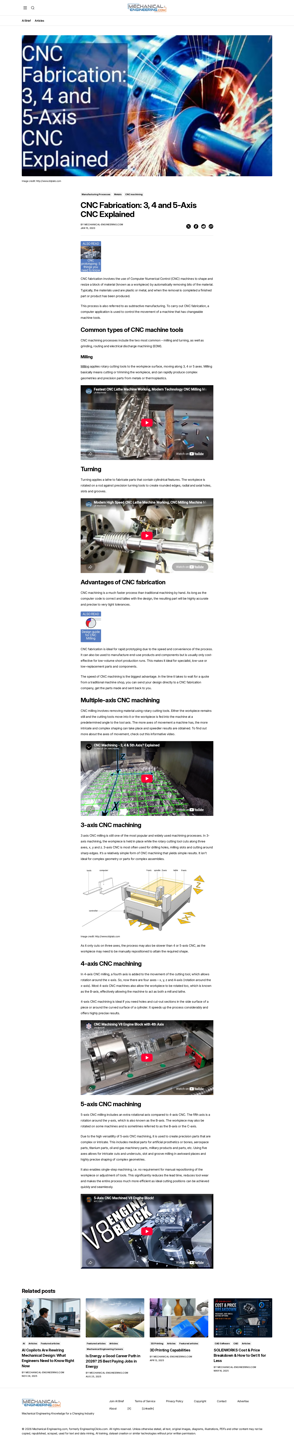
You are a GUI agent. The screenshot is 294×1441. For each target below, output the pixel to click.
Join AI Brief (116, 1401)
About (113, 1408)
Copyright (200, 1401)
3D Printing (157, 1343)
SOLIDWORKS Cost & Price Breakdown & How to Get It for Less (240, 1355)
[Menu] (25, 7)
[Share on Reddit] (203, 226)
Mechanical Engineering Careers (105, 1349)
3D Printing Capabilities (170, 1350)
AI (24, 1343)
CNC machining (134, 194)
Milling (85, 366)
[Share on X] (188, 226)
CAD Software (222, 1343)
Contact (221, 1401)
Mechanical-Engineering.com (103, 224)
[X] (129, 1408)
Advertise (243, 1401)
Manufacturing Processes (96, 194)
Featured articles (50, 1343)
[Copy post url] (211, 226)
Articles (39, 20)
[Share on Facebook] (196, 226)
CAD (235, 1343)
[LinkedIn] (148, 1408)
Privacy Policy (174, 1401)
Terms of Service (145, 1401)
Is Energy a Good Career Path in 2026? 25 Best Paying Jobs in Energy (113, 1361)
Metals (117, 194)
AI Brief (26, 20)
